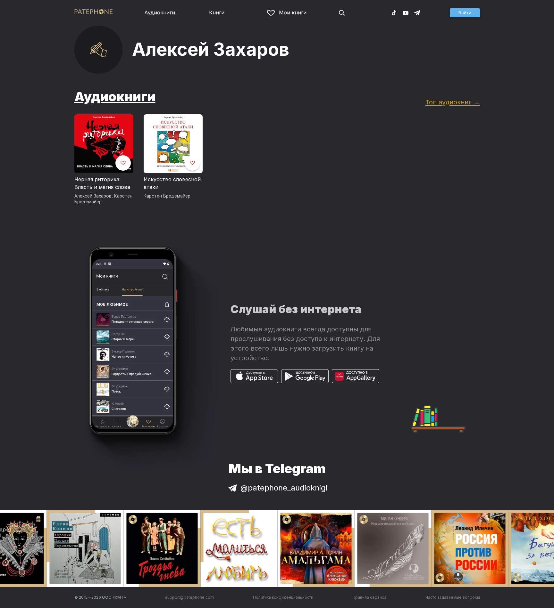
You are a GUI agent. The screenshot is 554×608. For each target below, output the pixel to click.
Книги (216, 12)
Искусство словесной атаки (172, 183)
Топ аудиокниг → (452, 102)
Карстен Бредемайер (167, 196)
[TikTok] (394, 12)
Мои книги (292, 12)
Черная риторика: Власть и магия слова (102, 183)
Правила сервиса (369, 597)
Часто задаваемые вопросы (452, 597)
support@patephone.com (189, 597)
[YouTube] (405, 12)
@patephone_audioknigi (283, 487)
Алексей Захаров (93, 196)
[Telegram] (417, 12)
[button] (465, 12)
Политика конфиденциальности (283, 597)
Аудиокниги (159, 12)
